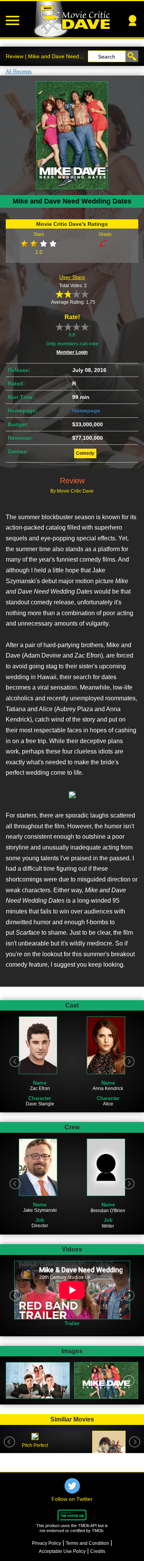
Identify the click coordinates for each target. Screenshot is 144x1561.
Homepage (86, 410)
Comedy (85, 453)
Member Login (72, 352)
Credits (97, 1551)
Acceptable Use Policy (62, 1551)
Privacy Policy (46, 1543)
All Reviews (19, 71)
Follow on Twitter (72, 1499)
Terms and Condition (87, 1543)
